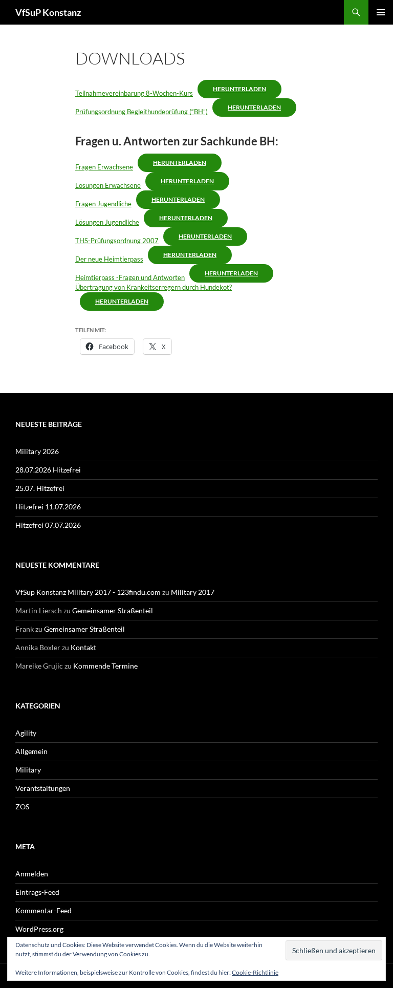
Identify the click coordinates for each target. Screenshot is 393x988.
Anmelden (31, 873)
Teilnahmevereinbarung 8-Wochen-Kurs (134, 93)
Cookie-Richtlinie (255, 972)
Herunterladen (239, 89)
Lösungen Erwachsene (108, 185)
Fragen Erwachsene (104, 167)
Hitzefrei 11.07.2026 (48, 506)
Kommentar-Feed (43, 910)
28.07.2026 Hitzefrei (48, 469)
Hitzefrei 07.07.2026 (48, 525)
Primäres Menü (380, 12)
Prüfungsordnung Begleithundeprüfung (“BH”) (141, 112)
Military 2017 (192, 592)
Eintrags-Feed (37, 892)
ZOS (22, 806)
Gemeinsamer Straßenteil (112, 610)
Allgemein (31, 751)
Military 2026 (37, 451)
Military (28, 769)
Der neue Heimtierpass (109, 259)
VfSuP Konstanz (48, 12)
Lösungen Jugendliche (107, 222)
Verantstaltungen (42, 788)
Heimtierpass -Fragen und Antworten (130, 277)
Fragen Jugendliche (103, 204)
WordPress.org (39, 929)
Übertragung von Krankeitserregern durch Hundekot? (153, 287)
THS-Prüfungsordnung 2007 (117, 241)
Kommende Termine (105, 665)
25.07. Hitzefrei (39, 488)
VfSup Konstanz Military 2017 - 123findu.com (88, 592)
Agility (25, 732)
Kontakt (83, 647)
